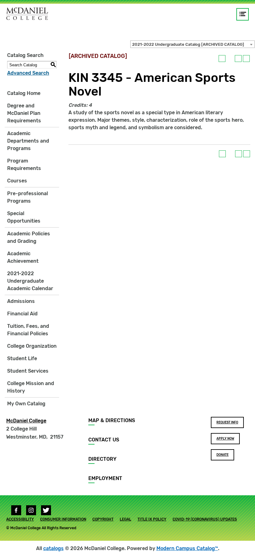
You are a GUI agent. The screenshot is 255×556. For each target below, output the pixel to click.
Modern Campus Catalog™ (187, 548)
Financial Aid (22, 314)
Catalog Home (23, 93)
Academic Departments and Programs (28, 140)
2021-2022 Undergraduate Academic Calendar (30, 281)
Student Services (28, 371)
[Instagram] (31, 510)
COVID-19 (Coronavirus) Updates (205, 519)
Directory (102, 459)
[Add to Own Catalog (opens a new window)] (222, 58)
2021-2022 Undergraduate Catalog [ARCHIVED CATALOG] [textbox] (188, 44)
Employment (105, 478)
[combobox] (192, 44)
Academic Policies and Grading (28, 237)
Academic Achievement (23, 257)
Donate (222, 455)
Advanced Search (28, 73)
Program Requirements (24, 164)
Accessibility (20, 519)
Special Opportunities (23, 217)
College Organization (32, 346)
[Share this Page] (230, 58)
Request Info (227, 422)
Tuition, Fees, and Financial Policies (28, 330)
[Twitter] (46, 510)
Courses (17, 181)
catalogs (53, 548)
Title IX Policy (151, 519)
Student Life (22, 358)
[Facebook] (16, 510)
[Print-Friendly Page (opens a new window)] (238, 58)
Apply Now (225, 439)
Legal (125, 519)
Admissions (21, 301)
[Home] (27, 13)
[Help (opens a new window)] (246, 58)
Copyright (103, 519)
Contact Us (103, 440)
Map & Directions (111, 420)
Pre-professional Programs (27, 197)
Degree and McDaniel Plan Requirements (24, 113)
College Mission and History (30, 387)
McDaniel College (26, 421)
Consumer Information (63, 519)
